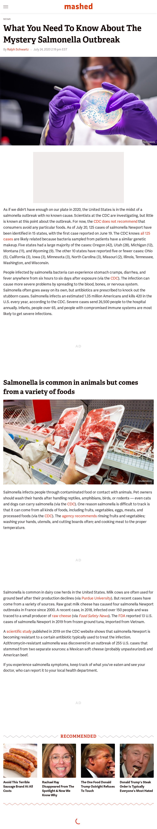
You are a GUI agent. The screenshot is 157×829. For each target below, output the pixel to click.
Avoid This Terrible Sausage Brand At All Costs (18, 786)
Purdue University (96, 598)
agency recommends (79, 516)
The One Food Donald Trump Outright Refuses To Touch (98, 786)
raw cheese (61, 615)
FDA (121, 615)
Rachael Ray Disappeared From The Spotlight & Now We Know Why (58, 788)
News (7, 19)
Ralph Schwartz (18, 49)
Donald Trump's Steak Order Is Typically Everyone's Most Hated (136, 786)
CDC (114, 278)
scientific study (19, 631)
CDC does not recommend (115, 221)
